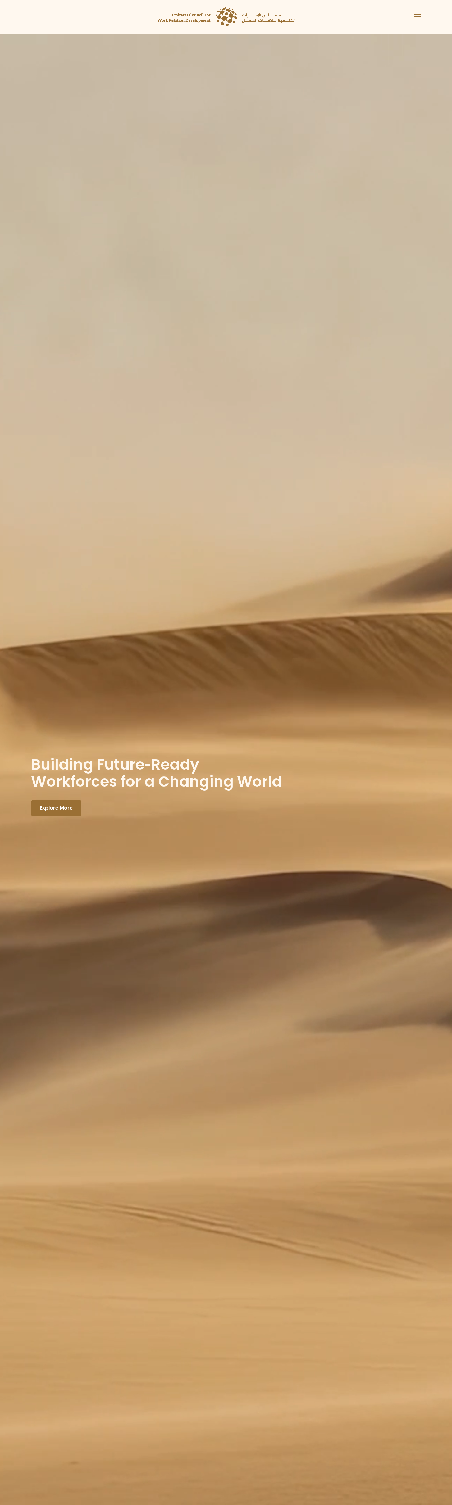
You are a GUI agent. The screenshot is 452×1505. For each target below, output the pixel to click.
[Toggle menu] (415, 17)
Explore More (56, 807)
